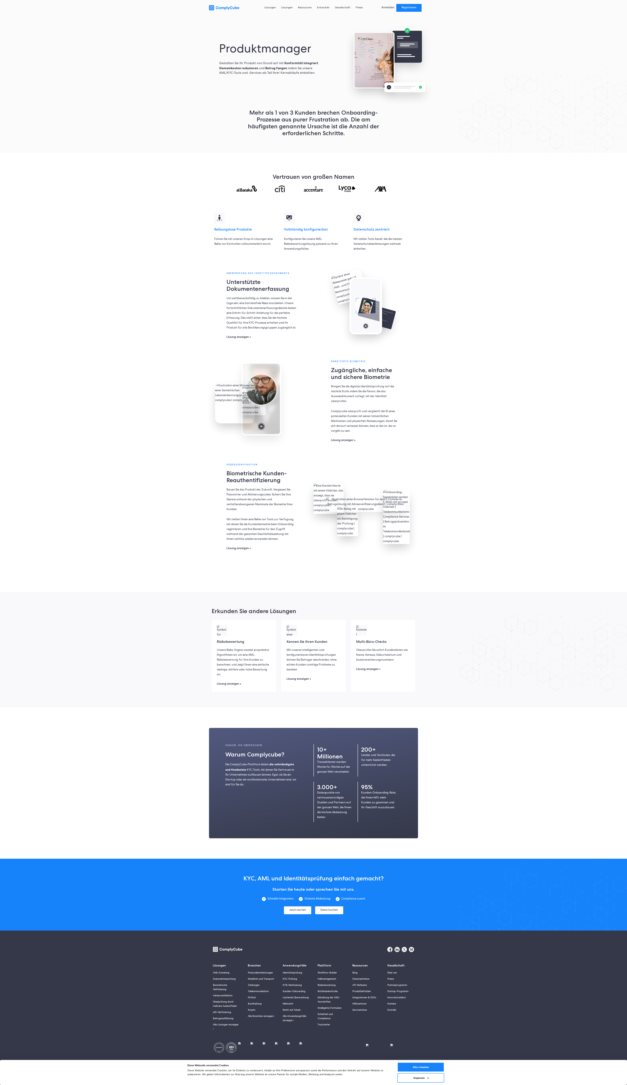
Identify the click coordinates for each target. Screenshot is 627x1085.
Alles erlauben (421, 1067)
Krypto (252, 1010)
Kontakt (391, 1010)
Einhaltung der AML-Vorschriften (329, 1000)
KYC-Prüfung (290, 979)
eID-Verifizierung (222, 1012)
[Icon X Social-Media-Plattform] (404, 949)
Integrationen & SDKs (364, 998)
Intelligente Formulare (329, 1008)
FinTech (252, 998)
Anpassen (419, 1077)
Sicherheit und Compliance (325, 1016)
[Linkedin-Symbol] (397, 949)
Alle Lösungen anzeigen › (226, 1027)
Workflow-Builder (327, 973)
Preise (390, 979)
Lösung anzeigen (237, 337)
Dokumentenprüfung (224, 979)
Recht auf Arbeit (292, 1010)
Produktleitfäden (361, 991)
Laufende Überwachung (296, 998)
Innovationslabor (396, 998)
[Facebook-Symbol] (390, 949)
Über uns (392, 973)
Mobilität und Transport (261, 979)
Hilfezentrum (359, 1004)
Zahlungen (253, 985)
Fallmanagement (327, 979)
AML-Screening (221, 973)
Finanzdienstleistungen (260, 973)
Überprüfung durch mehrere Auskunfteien (225, 1004)
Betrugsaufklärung (223, 1018)
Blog (354, 973)
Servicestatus (359, 1010)
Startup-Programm (398, 991)
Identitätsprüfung (292, 973)
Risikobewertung (327, 985)
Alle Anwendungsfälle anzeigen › (294, 1018)
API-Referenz (359, 985)
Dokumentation (361, 979)
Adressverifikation (223, 996)
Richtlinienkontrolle (328, 991)
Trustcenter (324, 1025)
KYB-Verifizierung (292, 985)
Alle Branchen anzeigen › (261, 1016)
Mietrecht (288, 1004)
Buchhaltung (255, 1004)
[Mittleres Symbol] (411, 949)
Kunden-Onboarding (294, 991)
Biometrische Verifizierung (220, 987)
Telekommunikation (258, 991)
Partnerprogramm (397, 985)
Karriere (391, 1004)
